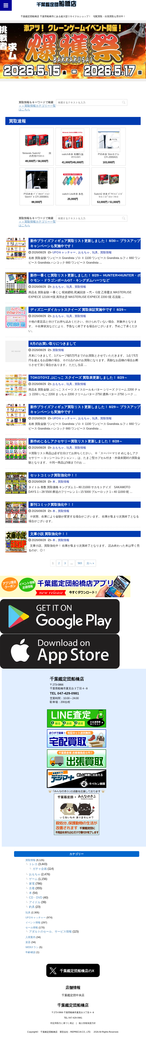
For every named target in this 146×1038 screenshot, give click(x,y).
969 (80, 563)
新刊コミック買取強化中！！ (52, 504)
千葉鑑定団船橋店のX (77, 971)
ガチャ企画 (40, 868)
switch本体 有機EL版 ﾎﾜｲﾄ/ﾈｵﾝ (73, 155)
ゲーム (33, 878)
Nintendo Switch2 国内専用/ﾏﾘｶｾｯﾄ (36, 154)
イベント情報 (32, 922)
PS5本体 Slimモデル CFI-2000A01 (108, 155)
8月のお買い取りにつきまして (53, 343)
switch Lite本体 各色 (72, 194)
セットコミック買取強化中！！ (54, 475)
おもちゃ (84, 252)
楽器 (27, 942)
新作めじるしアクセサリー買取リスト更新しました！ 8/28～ (76, 441)
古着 (32, 888)
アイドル (34, 902)
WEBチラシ (31, 947)
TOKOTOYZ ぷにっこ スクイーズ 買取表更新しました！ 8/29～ (78, 377)
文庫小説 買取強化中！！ (49, 534)
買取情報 (106, 252)
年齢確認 (30, 952)
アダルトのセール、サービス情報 (50, 931)
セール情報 (31, 927)
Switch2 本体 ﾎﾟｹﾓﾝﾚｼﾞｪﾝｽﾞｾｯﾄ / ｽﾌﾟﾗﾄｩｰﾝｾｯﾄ (108, 195)
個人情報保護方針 (87, 1023)
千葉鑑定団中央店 (73, 995)
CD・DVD (35, 897)
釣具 (32, 906)
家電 (32, 883)
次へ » (90, 563)
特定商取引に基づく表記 (62, 1023)
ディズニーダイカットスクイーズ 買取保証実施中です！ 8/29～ (78, 309)
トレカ (33, 864)
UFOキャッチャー (64, 252)
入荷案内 (30, 937)
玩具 (95, 252)
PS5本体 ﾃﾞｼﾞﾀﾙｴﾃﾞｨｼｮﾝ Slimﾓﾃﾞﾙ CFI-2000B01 (37, 195)
